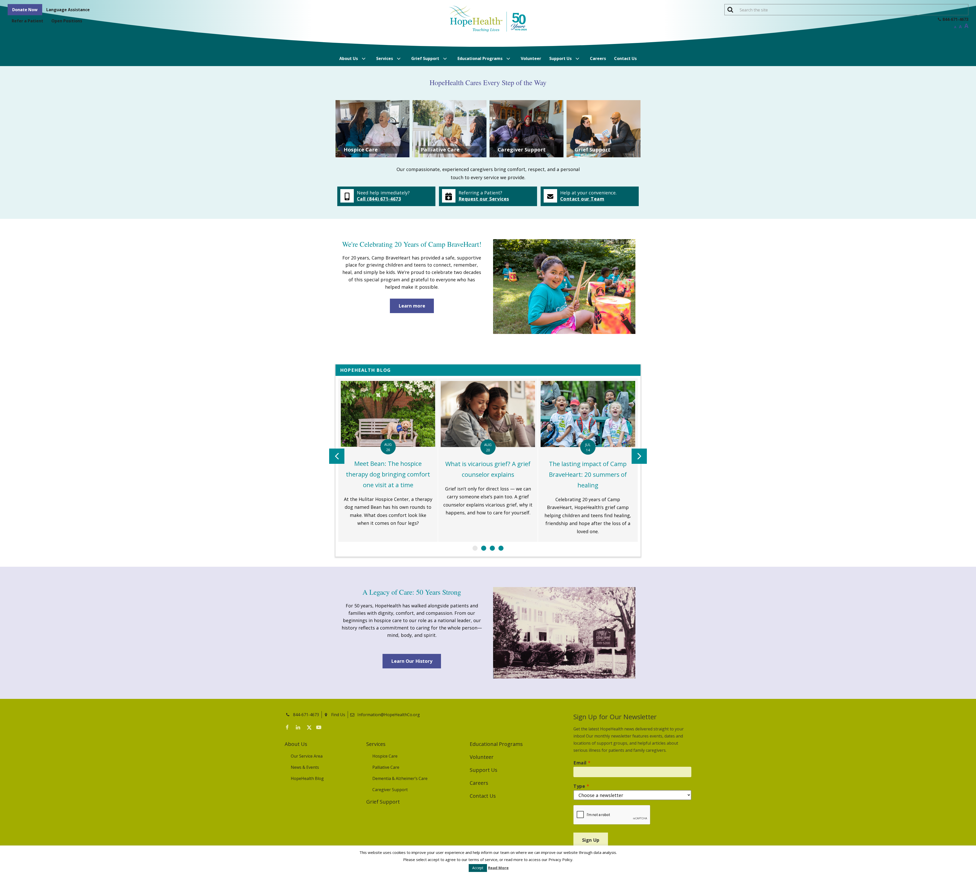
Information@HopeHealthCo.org (388, 714)
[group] (388, 460)
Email (582, 763)
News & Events (305, 767)
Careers (598, 58)
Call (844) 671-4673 (379, 199)
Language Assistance (68, 9)
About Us (348, 58)
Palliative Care (385, 767)
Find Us (338, 714)
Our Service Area (307, 756)
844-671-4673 (306, 714)
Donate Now (25, 9)
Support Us (560, 58)
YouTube (320, 728)
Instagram (330, 728)
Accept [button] (477, 867)
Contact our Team (582, 199)
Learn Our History (411, 661)
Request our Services (484, 199)
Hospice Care (385, 756)
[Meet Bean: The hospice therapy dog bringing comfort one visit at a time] (388, 460)
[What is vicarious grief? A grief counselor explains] (488, 460)
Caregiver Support (390, 789)
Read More (498, 867)
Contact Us (625, 58)
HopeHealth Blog (307, 778)
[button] (475, 548)
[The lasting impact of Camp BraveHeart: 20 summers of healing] (587, 460)
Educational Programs (480, 58)
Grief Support (425, 58)
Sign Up (590, 840)
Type (581, 786)
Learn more (412, 306)
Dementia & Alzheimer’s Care (400, 778)
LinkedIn (300, 728)
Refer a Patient (27, 21)
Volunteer (531, 58)
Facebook (290, 728)
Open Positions (66, 21)
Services (384, 58)
